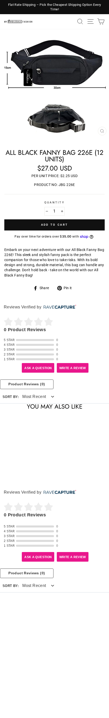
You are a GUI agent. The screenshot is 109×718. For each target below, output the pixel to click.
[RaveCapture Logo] (58, 307)
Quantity (54, 202)
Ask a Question (38, 368)
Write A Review (72, 368)
